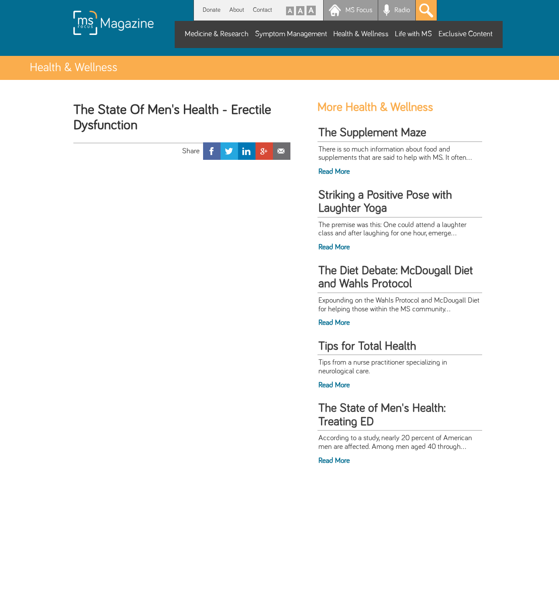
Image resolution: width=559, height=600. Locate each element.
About (236, 10)
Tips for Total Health (367, 346)
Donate (212, 10)
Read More (334, 172)
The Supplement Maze (372, 133)
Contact (262, 10)
